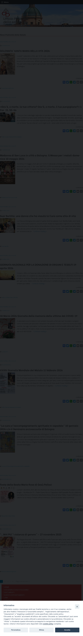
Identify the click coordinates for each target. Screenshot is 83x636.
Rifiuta (41, 630)
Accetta (67, 630)
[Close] (77, 606)
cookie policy (48, 624)
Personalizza (15, 630)
